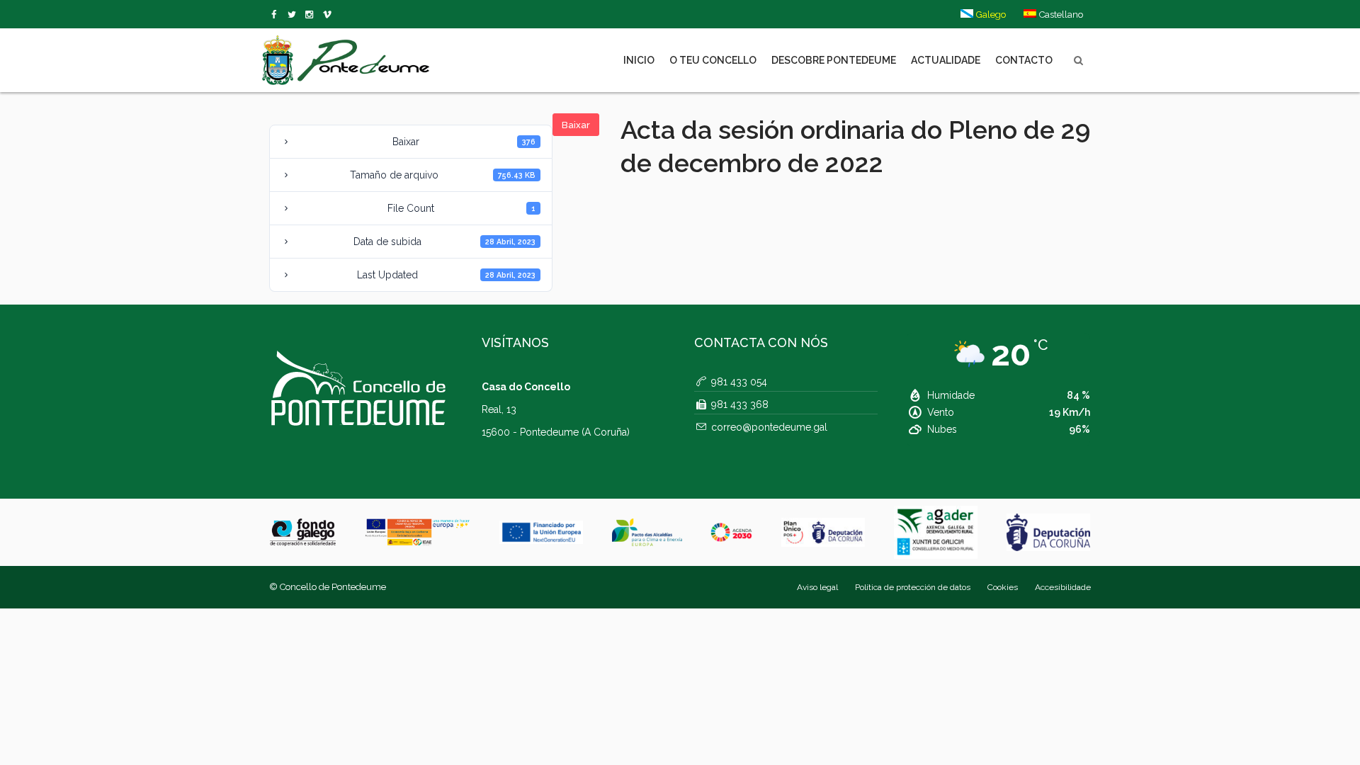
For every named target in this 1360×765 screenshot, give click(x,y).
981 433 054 (739, 381)
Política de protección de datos (912, 587)
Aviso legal (817, 587)
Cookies (1002, 587)
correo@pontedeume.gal (769, 427)
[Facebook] (276, 14)
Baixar (576, 125)
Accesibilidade (1063, 587)
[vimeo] (294, 14)
